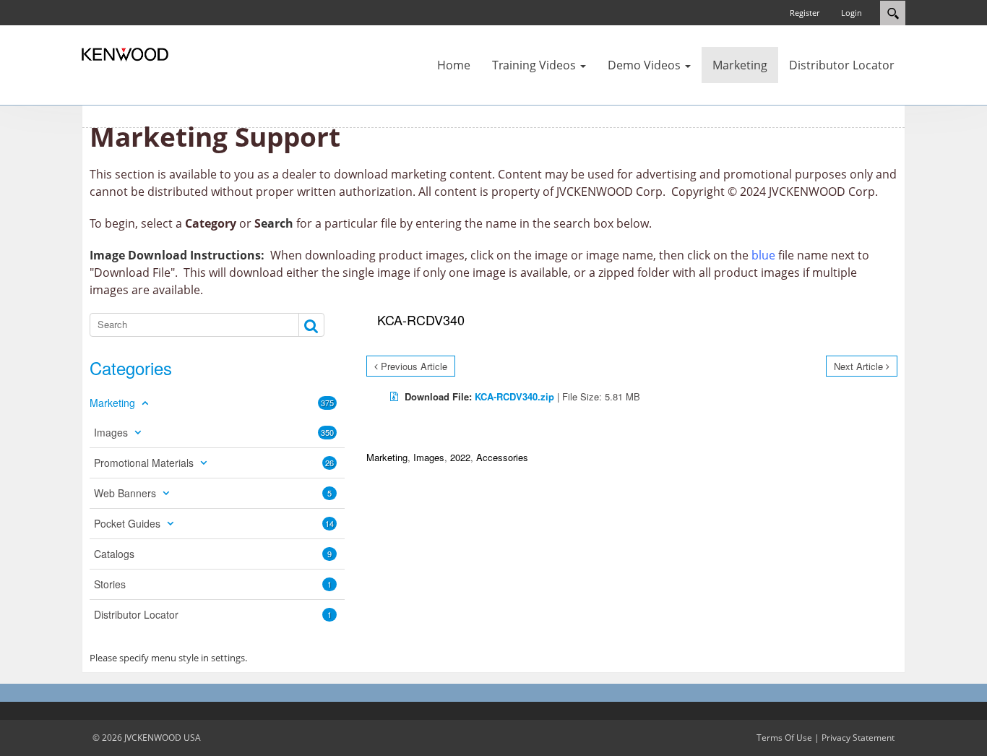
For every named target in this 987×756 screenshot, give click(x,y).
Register (804, 12)
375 (327, 402)
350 (327, 432)
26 (329, 462)
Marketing (387, 457)
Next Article (858, 366)
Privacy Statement (858, 737)
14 (329, 523)
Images (428, 457)
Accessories (502, 457)
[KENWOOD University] (125, 53)
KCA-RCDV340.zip (514, 396)
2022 (460, 457)
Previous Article (414, 366)
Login (851, 12)
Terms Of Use (784, 737)
